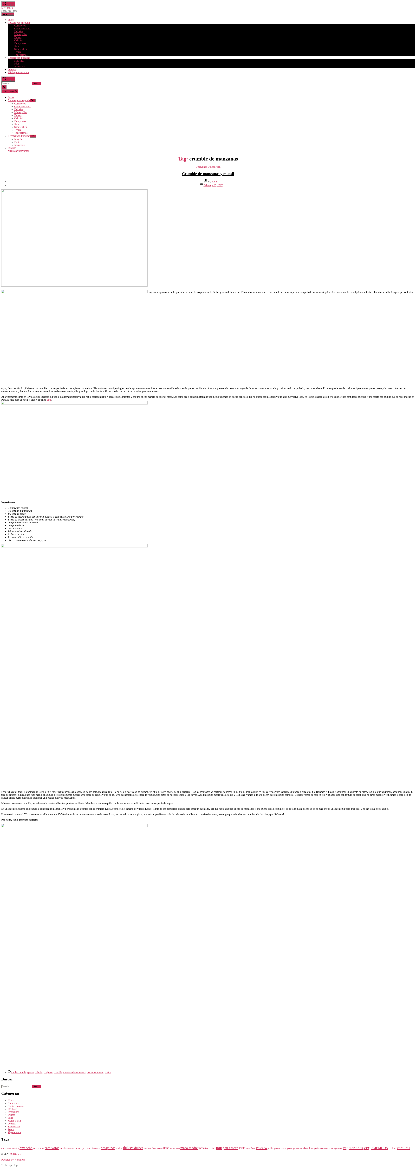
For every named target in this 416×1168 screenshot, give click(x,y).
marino (172, 1148)
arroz (3, 1148)
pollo (270, 1148)
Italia (16, 46)
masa (178, 1148)
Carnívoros (20, 25)
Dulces (17, 37)
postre (108, 1072)
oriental (210, 1148)
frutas (154, 1148)
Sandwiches (20, 49)
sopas (326, 1148)
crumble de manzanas (74, 1072)
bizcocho (26, 1148)
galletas (159, 1148)
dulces (128, 1147)
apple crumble (18, 1072)
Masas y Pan (20, 34)
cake (35, 1148)
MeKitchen (7, 7)
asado (9, 1148)
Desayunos (20, 43)
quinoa (289, 1148)
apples (30, 1072)
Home (11, 1100)
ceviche (70, 1148)
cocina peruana (82, 1148)
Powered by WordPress (13, 1159)
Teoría (17, 52)
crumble (58, 1072)
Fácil (16, 63)
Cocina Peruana (22, 28)
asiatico (15, 1148)
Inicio (11, 19)
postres (283, 1148)
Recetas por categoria (19, 22)
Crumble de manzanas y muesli (208, 174)
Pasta (242, 1148)
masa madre (189, 1148)
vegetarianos (353, 1148)
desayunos (108, 1148)
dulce (119, 1148)
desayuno (96, 1148)
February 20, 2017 (213, 185)
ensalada (147, 1148)
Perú (253, 1148)
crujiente (48, 1072)
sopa (322, 1148)
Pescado (261, 1148)
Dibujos (12, 69)
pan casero (230, 1148)
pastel (248, 1148)
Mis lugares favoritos (18, 72)
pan (219, 1147)
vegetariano (337, 1148)
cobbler (38, 1072)
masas (202, 1148)
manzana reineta (95, 1072)
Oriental (18, 40)
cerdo (63, 1148)
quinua (296, 1148)
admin (215, 181)
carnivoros (52, 1148)
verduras (403, 1148)
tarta (331, 1148)
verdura (392, 1148)
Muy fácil (19, 60)
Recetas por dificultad (19, 57)
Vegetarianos (20, 54)
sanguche (315, 1148)
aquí (49, 399)
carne (41, 1148)
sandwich (305, 1148)
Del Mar (18, 31)
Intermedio (19, 66)
